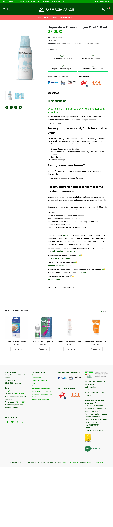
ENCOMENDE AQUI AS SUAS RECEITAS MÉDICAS (56, 17)
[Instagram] (17, 422)
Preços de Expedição (40, 399)
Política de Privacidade (41, 388)
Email (20, 107)
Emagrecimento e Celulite (74, 43)
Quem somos (37, 375)
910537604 (81, 272)
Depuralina (61, 43)
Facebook (6, 107)
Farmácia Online (54, 279)
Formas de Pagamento (41, 391)
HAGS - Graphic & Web (95, 462)
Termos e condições (40, 386)
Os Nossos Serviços (40, 380)
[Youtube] (12, 422)
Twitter (11, 107)
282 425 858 (19, 393)
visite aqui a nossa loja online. (64, 251)
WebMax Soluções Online (70, 462)
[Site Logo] (56, 9)
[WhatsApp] (22, 422)
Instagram (60, 265)
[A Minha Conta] (103, 9)
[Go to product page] (16, 327)
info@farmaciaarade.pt (15, 391)
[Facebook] (7, 422)
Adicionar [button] (18, 349)
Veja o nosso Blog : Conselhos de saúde (63, 258)
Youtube (69, 265)
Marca (87, 43)
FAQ (33, 383)
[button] (5, 9)
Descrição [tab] (53, 93)
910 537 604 (20, 402)
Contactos (36, 377)
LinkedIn (15, 107)
